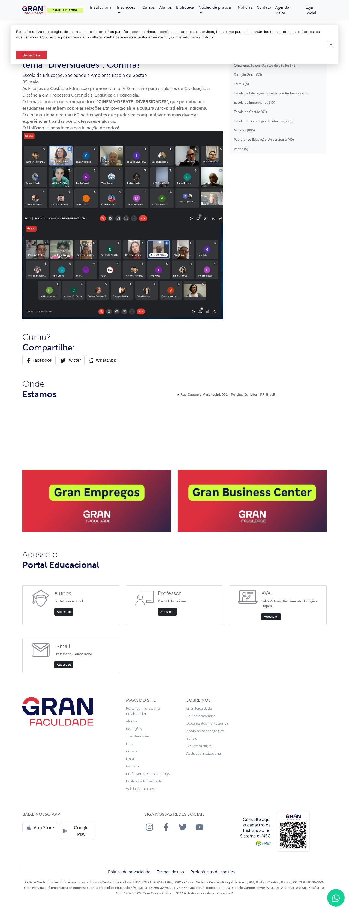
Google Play (81, 831)
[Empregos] (96, 500)
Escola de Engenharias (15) (254, 102)
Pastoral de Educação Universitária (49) (264, 139)
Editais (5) (241, 84)
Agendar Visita (283, 10)
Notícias (245, 7)
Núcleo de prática (214, 7)
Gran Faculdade (199, 708)
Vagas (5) (241, 148)
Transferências (137, 736)
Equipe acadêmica (200, 715)
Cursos (148, 7)
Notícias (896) (244, 130)
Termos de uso (170, 871)
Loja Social (311, 10)
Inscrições (126, 7)
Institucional (101, 7)
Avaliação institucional (204, 753)
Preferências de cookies (213, 871)
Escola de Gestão (129, 75)
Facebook (41, 360)
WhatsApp (105, 360)
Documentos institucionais (207, 723)
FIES (129, 743)
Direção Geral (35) (248, 74)
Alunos (165, 7)
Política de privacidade (129, 871)
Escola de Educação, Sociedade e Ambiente (67, 75)
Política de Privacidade (144, 781)
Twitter (73, 360)
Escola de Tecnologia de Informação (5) (264, 121)
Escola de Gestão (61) (250, 111)
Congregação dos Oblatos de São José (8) (265, 65)
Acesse (62, 612)
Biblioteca (185, 7)
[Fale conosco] (336, 898)
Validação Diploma (141, 788)
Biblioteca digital (199, 745)
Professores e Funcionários (148, 773)
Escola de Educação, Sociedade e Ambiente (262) (271, 93)
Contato (264, 7)
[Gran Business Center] (252, 500)
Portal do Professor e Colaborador (143, 711)
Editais (131, 758)
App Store (44, 827)
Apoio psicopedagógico (205, 730)
